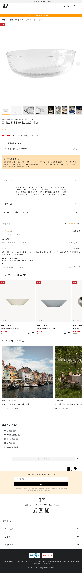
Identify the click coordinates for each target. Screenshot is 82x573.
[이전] (4, 64)
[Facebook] (35, 510)
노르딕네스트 (8, 545)
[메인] (6, 6)
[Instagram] (41, 510)
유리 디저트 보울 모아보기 (12, 435)
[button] (7, 130)
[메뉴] (79, 6)
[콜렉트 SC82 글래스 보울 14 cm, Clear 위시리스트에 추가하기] (78, 459)
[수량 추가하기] (9, 459)
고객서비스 (7, 521)
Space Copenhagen (9, 119)
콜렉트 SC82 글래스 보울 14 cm (35, 20)
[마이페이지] (63, 6)
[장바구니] (73, 6)
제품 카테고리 (8, 529)
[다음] (78, 64)
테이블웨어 (5, 20)
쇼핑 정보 (6, 537)
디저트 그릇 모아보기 (10, 447)
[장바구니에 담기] (33, 333)
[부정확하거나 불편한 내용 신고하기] (79, 242)
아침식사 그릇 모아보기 (11, 439)
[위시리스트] (68, 6)
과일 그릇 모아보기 (9, 443)
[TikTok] (47, 510)
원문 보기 (24, 242)
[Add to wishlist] (29, 333)
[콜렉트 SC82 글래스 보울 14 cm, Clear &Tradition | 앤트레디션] (41, 63)
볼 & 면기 (12, 20)
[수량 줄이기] (3, 459)
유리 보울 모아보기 (9, 431)
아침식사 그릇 (20, 20)
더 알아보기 (74, 149)
